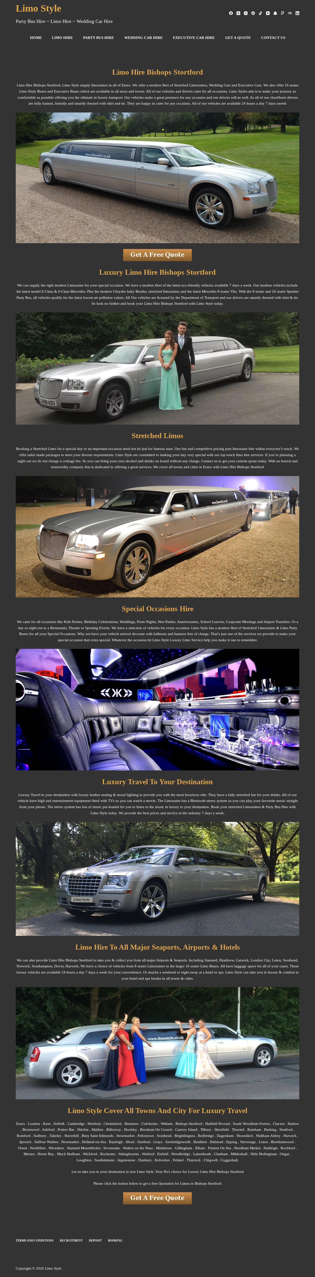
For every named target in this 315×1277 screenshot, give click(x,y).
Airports (162, 960)
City (267, 960)
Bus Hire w (283, 807)
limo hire (243, 455)
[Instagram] (246, 13)
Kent (46, 1124)
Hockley (130, 1130)
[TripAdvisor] (290, 13)
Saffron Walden (46, 1142)
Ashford (48, 1130)
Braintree (132, 1124)
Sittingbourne (128, 1154)
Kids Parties (73, 622)
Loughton (84, 1160)
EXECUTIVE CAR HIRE (194, 38)
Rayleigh (116, 1142)
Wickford (90, 1154)
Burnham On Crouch (156, 1130)
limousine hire (243, 449)
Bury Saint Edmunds (97, 1136)
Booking (115, 1240)
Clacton (279, 1124)
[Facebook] (231, 13)
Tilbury (205, 1130)
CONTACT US (273, 38)
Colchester (150, 1124)
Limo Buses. (210, 966)
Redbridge (206, 1136)
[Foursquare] (282, 13)
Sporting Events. (97, 628)
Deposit (95, 1240)
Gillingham (183, 1148)
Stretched (249, 628)
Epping (231, 1142)
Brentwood (30, 1130)
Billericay (113, 1130)
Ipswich (25, 1142)
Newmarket (70, 1142)
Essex (20, 1124)
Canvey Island (186, 1130)
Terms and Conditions (35, 1240)
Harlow (293, 1124)
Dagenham (225, 1136)
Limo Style (38, 8)
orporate (234, 622)
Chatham (221, 1154)
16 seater (192, 966)
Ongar (284, 1154)
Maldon (98, 1130)
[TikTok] (260, 13)
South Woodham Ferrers (251, 1124)
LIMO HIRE (62, 38)
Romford (24, 1136)
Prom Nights (146, 622)
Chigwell (211, 1160)
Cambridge (76, 1124)
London (34, 1124)
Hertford (94, 1124)
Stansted (211, 960)
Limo (148, 303)
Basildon (200, 1142)
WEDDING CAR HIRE (143, 38)
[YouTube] (268, 13)
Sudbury (40, 1136)
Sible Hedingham (263, 1154)
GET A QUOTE (238, 38)
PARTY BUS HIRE (98, 38)
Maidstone (164, 1148)
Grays (157, 1142)
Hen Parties (166, 622)
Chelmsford (113, 1124)
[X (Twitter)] (238, 13)
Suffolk (59, 1124)
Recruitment (71, 1240)
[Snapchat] (275, 13)
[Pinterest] (253, 13)
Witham (167, 1124)
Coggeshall (229, 1160)
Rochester (107, 1154)
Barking (270, 1130)
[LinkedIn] (297, 13)
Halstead (216, 1142)
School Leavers (212, 622)
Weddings (127, 622)
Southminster (104, 1160)
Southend (290, 960)
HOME (36, 38)
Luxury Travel (29, 795)
